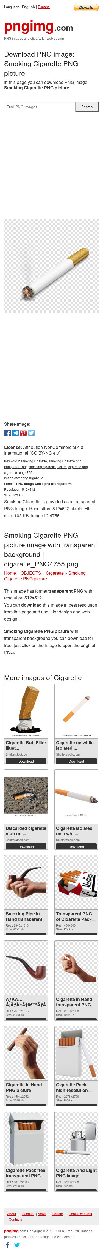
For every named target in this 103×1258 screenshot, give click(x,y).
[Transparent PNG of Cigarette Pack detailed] (76, 882)
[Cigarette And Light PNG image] (76, 1138)
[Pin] (23, 433)
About (11, 1213)
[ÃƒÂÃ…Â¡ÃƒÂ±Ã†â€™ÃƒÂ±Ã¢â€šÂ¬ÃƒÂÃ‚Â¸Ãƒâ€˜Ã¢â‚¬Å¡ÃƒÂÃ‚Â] (26, 968)
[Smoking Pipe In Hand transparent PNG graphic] (26, 882)
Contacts (15, 1219)
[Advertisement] (51, 167)
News (42, 1213)
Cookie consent (80, 1213)
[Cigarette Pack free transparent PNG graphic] (26, 1139)
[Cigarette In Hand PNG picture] (26, 1053)
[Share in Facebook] (7, 433)
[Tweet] (31, 433)
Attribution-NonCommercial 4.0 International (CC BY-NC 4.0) (43, 450)
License (28, 1213)
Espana (44, 6)
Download (26, 761)
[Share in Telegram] (15, 433)
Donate (57, 1213)
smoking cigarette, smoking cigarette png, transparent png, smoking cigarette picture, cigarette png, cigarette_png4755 (46, 466)
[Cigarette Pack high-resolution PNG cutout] (76, 1053)
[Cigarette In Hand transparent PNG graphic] (76, 967)
